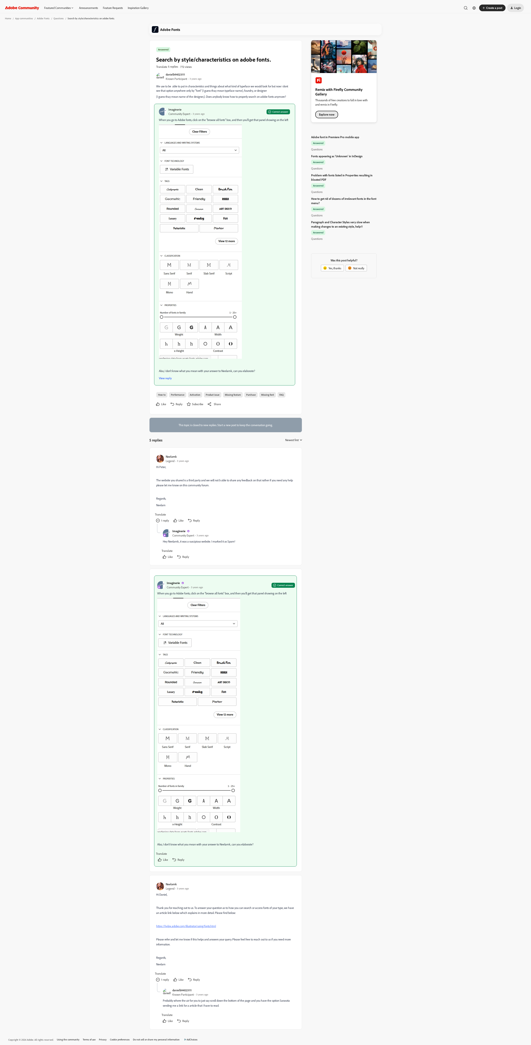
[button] (492, 8)
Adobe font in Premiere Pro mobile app (335, 137)
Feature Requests (113, 8)
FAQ (281, 394)
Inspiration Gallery (138, 8)
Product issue (212, 394)
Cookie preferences (120, 1039)
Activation (195, 394)
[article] (225, 489)
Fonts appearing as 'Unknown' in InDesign (337, 156)
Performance (177, 394)
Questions (59, 18)
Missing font (267, 394)
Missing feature (233, 394)
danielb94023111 (175, 74)
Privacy (103, 1039)
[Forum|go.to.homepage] (22, 8)
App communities (24, 18)
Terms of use (89, 1039)
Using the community (68, 1039)
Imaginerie (174, 109)
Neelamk (171, 456)
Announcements (88, 8)
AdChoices (192, 1039)
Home (8, 18)
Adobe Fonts (43, 18)
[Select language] (474, 8)
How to (162, 394)
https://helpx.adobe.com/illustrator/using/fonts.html (186, 926)
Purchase (251, 394)
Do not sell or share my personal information (156, 1039)
